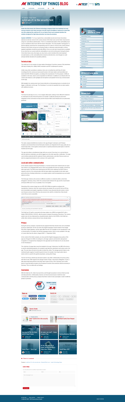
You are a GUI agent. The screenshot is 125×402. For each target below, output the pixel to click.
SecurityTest (69, 299)
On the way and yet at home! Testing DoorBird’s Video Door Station (48, 347)
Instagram (84, 79)
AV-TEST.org (31, 8)
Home (23, 8)
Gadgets (83, 46)
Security (61, 299)
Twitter (83, 76)
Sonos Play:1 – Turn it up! (29, 349)
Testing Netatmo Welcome (67, 334)
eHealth (83, 43)
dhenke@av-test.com (36, 310)
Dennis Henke (27, 23)
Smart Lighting (84, 61)
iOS (39, 94)
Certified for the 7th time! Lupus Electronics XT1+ (91, 108)
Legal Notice (32, 397)
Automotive (83, 38)
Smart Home (32, 18)
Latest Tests (84, 53)
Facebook (84, 81)
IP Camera (54, 299)
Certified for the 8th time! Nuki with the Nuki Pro (91, 102)
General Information (85, 48)
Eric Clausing (27, 337)
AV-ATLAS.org (41, 8)
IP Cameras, (25, 18)
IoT (59, 296)
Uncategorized (84, 63)
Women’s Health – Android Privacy (89, 96)
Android (35, 94)
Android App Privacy (85, 36)
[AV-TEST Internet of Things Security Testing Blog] (44, 3)
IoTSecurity (66, 296)
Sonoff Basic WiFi (65, 349)
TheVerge (34, 38)
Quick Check (84, 56)
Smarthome (54, 302)
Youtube (84, 86)
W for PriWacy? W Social (87, 98)
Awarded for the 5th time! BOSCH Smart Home (29, 333)
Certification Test (85, 41)
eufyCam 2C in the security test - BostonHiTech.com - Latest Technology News (44, 362)
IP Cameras (84, 51)
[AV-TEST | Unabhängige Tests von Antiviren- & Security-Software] (88, 4)
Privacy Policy (40, 397)
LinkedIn (84, 84)
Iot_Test (74, 296)
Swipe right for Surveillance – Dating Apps (90, 105)
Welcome (83, 66)
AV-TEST (53, 296)
